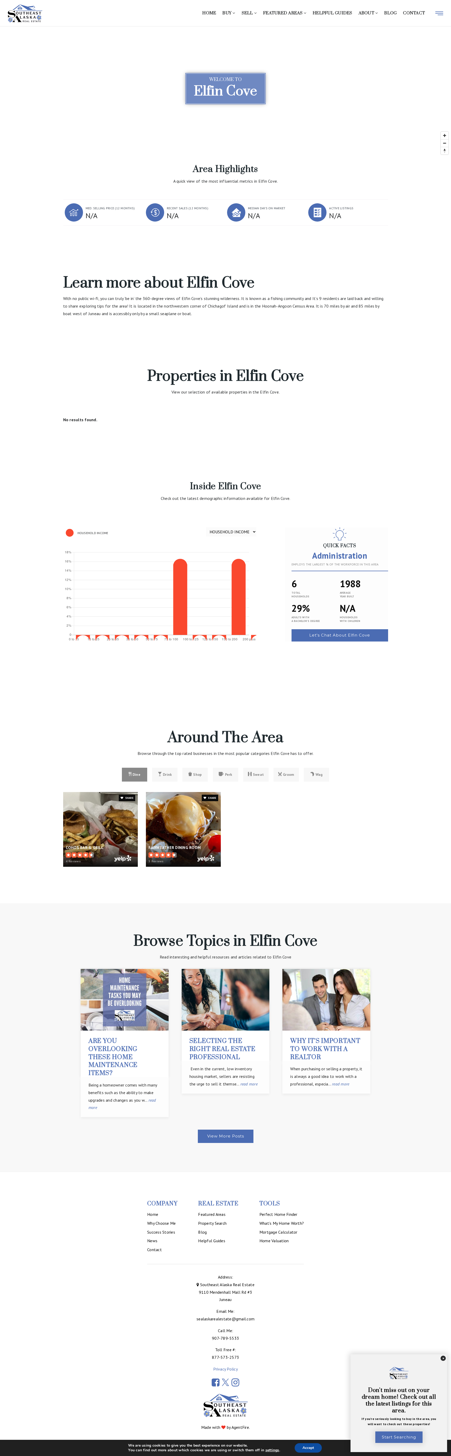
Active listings (341, 208)
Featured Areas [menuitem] (283, 13)
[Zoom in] (444, 135)
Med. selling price (110, 208)
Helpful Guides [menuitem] (332, 13)
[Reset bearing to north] (444, 150)
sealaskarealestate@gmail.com (225, 1318)
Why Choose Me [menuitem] (161, 1223)
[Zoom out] (444, 143)
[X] (225, 1382)
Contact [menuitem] (414, 13)
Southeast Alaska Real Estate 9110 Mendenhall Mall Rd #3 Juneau (226, 1292)
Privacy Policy (225, 1369)
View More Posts (225, 1136)
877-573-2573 (225, 1357)
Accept (308, 1447)
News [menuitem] (152, 1240)
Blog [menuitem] (390, 13)
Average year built (347, 594)
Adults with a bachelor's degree (306, 619)
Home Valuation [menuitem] (274, 1240)
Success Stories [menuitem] (161, 1232)
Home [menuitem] (209, 13)
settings (272, 1450)
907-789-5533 (225, 1338)
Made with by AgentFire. (225, 1427)
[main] (225, 599)
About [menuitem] (367, 13)
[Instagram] (235, 1382)
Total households (301, 594)
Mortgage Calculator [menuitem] (278, 1232)
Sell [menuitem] (248, 13)
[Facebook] (215, 1382)
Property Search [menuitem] (212, 1223)
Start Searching (399, 1437)
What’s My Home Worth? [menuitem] (281, 1223)
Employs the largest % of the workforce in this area (335, 564)
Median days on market (266, 208)
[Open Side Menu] (439, 13)
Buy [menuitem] (227, 13)
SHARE (128, 798)
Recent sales (187, 208)
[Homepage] (25, 13)
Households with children (350, 619)
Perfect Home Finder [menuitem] (278, 1214)
